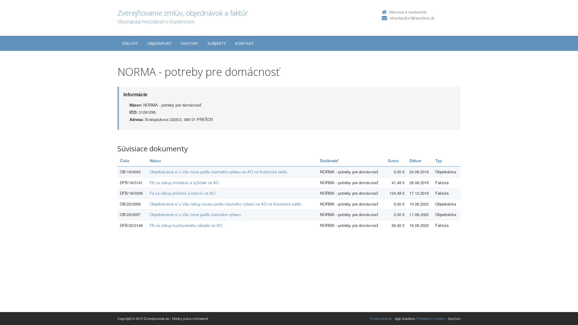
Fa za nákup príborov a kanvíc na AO (182, 193)
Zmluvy (130, 43)
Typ (438, 160)
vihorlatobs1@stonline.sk (412, 18)
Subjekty (216, 43)
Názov (155, 160)
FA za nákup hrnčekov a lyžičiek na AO (184, 182)
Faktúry (189, 43)
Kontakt (244, 43)
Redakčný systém (431, 318)
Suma (393, 160)
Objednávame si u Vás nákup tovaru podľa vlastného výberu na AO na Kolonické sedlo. (226, 204)
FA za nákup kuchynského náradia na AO (186, 225)
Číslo (124, 160)
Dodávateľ (329, 160)
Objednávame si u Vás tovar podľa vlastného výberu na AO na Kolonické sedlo (218, 172)
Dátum (415, 160)
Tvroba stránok (381, 318)
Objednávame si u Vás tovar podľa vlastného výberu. (196, 214)
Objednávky (159, 43)
